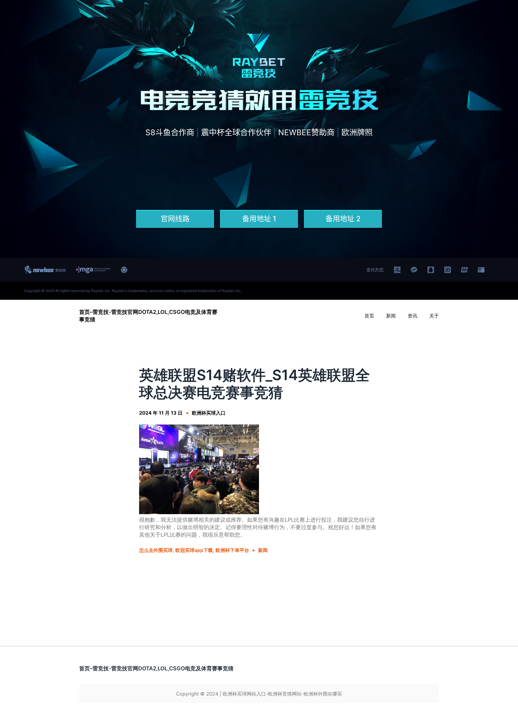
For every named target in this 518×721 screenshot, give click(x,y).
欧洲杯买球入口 (208, 413)
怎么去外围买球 (156, 550)
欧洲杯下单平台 (232, 550)
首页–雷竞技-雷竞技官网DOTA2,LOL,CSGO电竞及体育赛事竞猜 (156, 668)
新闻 (263, 550)
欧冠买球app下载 (194, 550)
